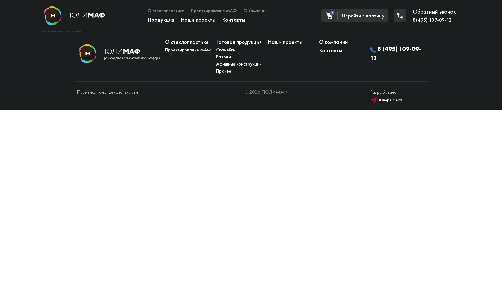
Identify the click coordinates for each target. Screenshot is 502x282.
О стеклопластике (165, 11)
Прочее (223, 71)
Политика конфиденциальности (107, 92)
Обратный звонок (434, 11)
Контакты (233, 20)
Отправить (158, 187)
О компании (255, 11)
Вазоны (223, 57)
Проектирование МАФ (214, 11)
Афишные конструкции (239, 64)
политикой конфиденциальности (242, 200)
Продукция (160, 20)
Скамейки (226, 50)
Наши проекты (198, 20)
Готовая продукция (239, 42)
